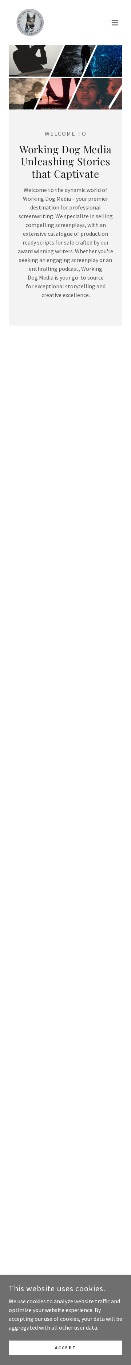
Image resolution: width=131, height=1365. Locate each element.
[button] (115, 22)
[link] (29, 22)
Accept (65, 1347)
